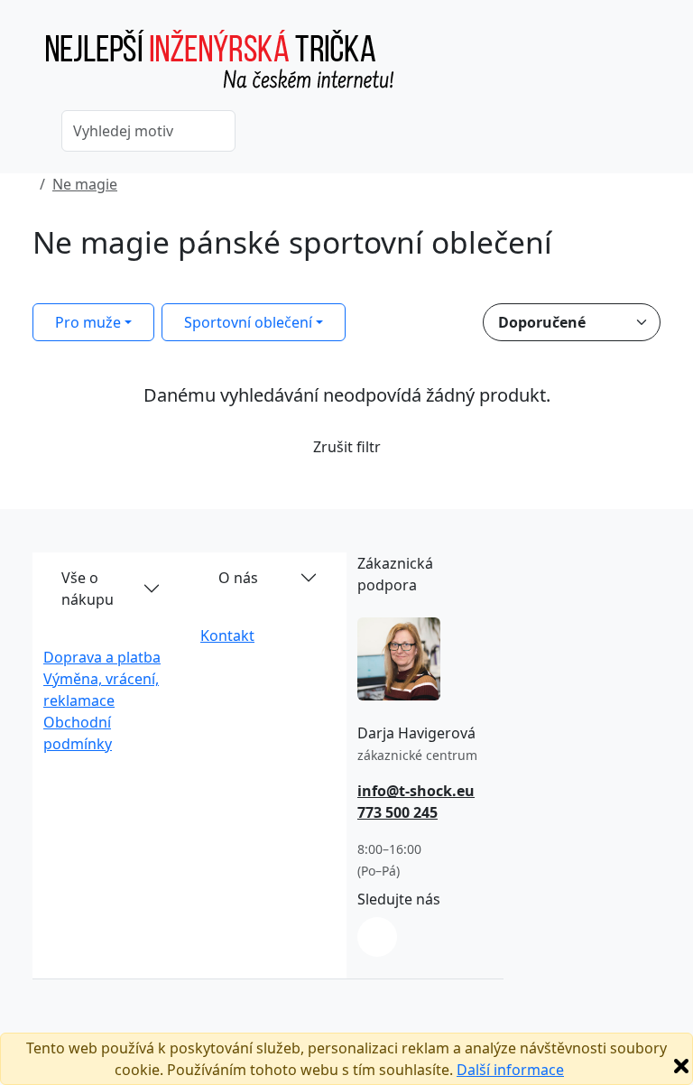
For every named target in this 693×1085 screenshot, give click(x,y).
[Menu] (650, 67)
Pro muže (88, 322)
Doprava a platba (102, 657)
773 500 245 (397, 812)
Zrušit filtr (347, 447)
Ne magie (84, 184)
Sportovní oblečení (248, 322)
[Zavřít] (681, 1066)
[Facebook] (377, 937)
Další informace (510, 1070)
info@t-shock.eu (416, 791)
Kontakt (227, 635)
